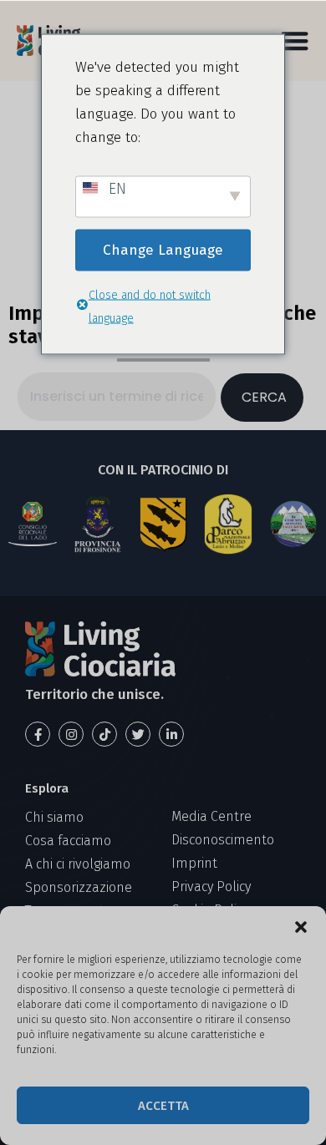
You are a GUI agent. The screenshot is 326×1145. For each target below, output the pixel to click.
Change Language (163, 249)
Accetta (163, 1105)
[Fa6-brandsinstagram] (71, 734)
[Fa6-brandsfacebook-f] (37, 734)
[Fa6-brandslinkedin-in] (171, 734)
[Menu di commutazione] (294, 40)
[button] (301, 927)
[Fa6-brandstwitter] (137, 734)
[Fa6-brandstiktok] (104, 734)
